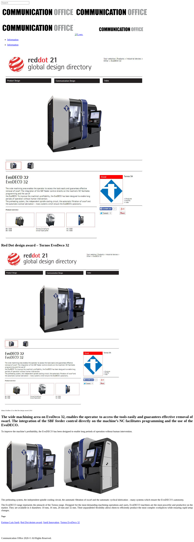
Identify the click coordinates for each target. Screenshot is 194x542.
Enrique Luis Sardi (10, 522)
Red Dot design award (31, 522)
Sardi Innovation (51, 522)
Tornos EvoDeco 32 (70, 522)
